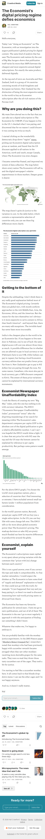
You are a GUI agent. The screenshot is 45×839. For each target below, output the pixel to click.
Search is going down (13, 751)
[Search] (40, 726)
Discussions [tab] (20, 726)
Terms (30, 819)
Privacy (24, 819)
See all (7, 788)
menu (33, 139)
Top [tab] (4, 726)
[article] (22, 739)
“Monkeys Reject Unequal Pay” (16, 642)
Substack (10, 834)
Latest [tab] (11, 726)
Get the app (34, 828)
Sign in (40, 3)
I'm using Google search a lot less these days (16, 755)
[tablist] (14, 726)
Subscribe (31, 3)
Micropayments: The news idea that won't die (15, 769)
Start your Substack (16, 828)
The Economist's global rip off (15, 734)
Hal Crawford (13, 25)
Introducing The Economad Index (16, 739)
